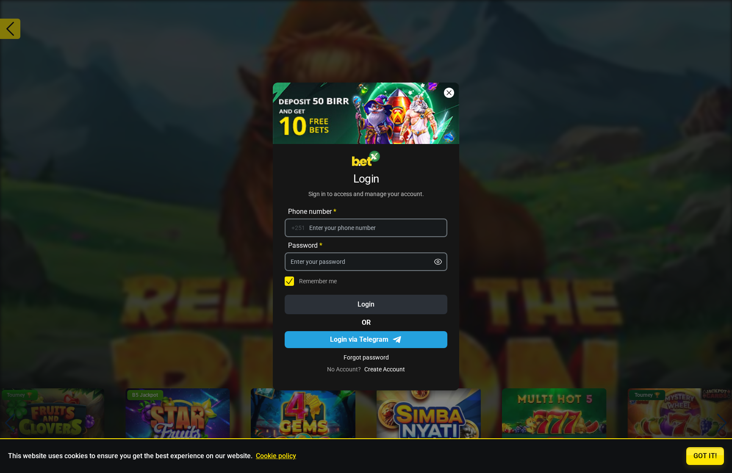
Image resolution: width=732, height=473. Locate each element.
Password (305, 245)
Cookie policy (276, 456)
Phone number (312, 211)
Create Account (384, 369)
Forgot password (366, 357)
